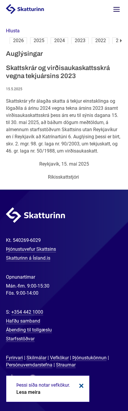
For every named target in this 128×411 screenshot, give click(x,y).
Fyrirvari (14, 358)
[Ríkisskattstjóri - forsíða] (31, 9)
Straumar (66, 365)
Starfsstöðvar (20, 339)
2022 (100, 40)
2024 (59, 40)
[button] (13, 31)
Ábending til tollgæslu (29, 330)
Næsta (121, 40)
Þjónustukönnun (89, 358)
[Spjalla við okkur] (104, 387)
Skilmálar (36, 358)
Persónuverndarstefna (29, 365)
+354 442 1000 (27, 312)
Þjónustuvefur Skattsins (31, 249)
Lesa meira (28, 392)
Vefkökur (59, 358)
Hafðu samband (23, 321)
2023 (80, 40)
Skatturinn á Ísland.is (28, 258)
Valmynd (117, 9)
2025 (39, 40)
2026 (18, 40)
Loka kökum (80, 386)
